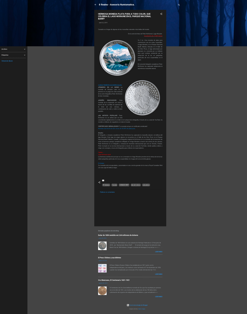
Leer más (158, 252)
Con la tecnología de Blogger (138, 305)
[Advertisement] (174, 39)
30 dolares (106, 185)
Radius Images (141, 309)
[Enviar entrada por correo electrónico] (103, 181)
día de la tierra (135, 185)
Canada (114, 185)
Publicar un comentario (107, 192)
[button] (161, 14)
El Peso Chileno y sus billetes (109, 258)
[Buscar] (179, 5)
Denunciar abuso (7, 61)
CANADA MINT (124, 185)
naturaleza (146, 185)
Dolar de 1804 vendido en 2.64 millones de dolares (118, 235)
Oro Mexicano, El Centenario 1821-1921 (114, 280)
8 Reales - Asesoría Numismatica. (116, 4)
